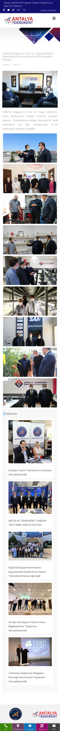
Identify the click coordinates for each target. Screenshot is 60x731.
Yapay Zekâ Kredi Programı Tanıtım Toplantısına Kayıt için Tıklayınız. (28, 4)
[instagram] (13, 10)
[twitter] (8, 10)
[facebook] (4, 10)
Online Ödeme (48, 10)
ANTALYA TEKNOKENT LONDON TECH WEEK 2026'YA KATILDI (27, 523)
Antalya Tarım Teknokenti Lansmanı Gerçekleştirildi (30, 472)
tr (24, 10)
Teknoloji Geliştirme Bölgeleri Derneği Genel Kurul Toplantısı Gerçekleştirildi (26, 677)
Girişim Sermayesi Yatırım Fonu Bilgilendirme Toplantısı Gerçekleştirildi (26, 626)
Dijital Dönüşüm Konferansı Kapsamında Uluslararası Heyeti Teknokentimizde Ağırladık (27, 571)
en (18, 10)
